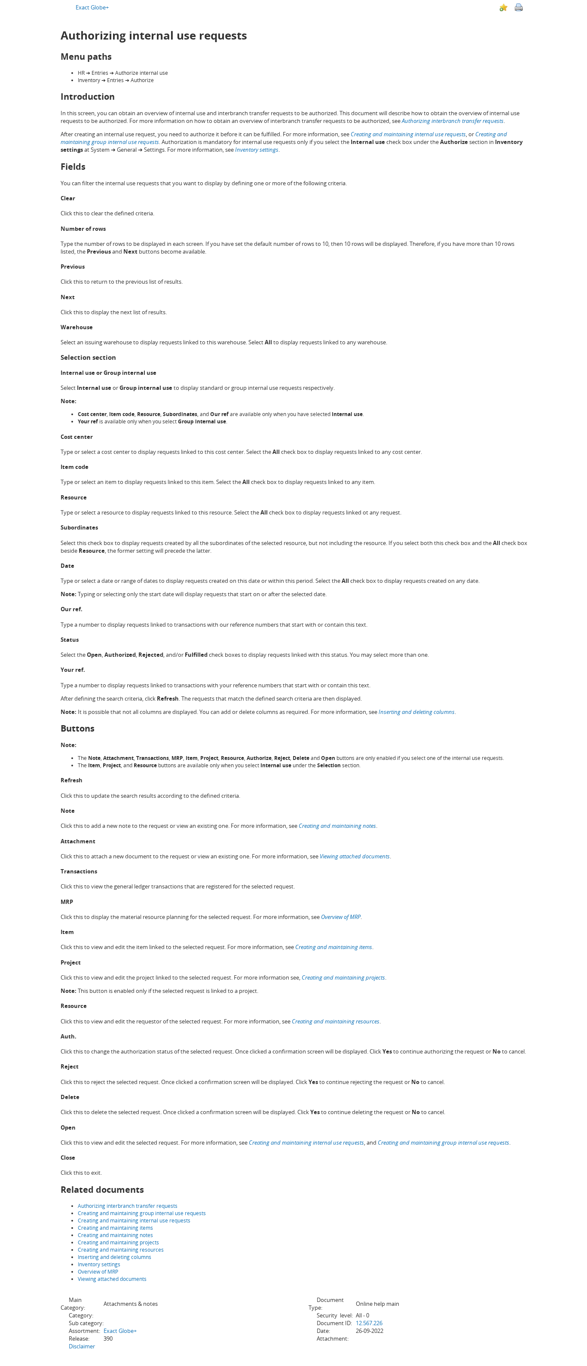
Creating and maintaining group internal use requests (142, 1213)
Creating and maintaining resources (121, 1249)
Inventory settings (99, 1264)
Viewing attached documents (112, 1279)
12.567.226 (369, 1323)
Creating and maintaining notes (115, 1235)
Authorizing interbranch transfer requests (453, 121)
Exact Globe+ (92, 7)
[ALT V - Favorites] (503, 7)
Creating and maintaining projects (118, 1242)
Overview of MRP (98, 1271)
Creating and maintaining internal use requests (134, 1220)
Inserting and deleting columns (114, 1257)
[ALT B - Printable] (518, 7)
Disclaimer (82, 1346)
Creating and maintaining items (115, 1227)
